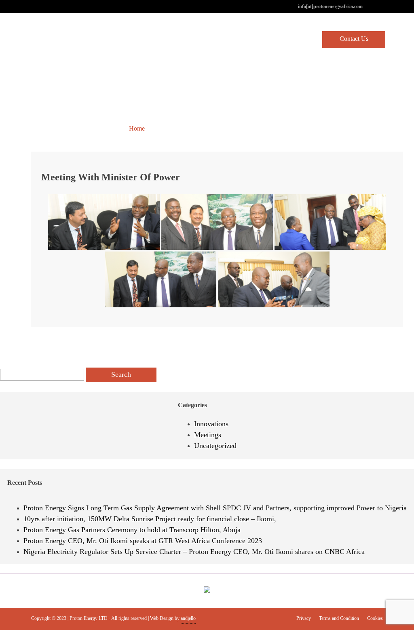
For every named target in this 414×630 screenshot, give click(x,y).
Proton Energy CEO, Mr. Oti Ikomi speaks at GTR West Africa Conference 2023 (142, 541)
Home (139, 39)
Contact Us (354, 38)
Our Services (257, 39)
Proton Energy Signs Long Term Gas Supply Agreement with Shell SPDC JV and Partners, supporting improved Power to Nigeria (215, 508)
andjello (188, 618)
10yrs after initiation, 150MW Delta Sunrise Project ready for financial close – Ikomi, (149, 519)
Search (121, 374)
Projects (214, 39)
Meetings (207, 435)
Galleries (167, 128)
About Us (175, 39)
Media (298, 39)
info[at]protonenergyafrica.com (330, 6)
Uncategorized (215, 446)
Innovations (211, 424)
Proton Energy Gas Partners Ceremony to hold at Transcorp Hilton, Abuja (132, 530)
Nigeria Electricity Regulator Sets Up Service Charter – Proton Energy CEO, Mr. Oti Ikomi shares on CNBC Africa (194, 552)
